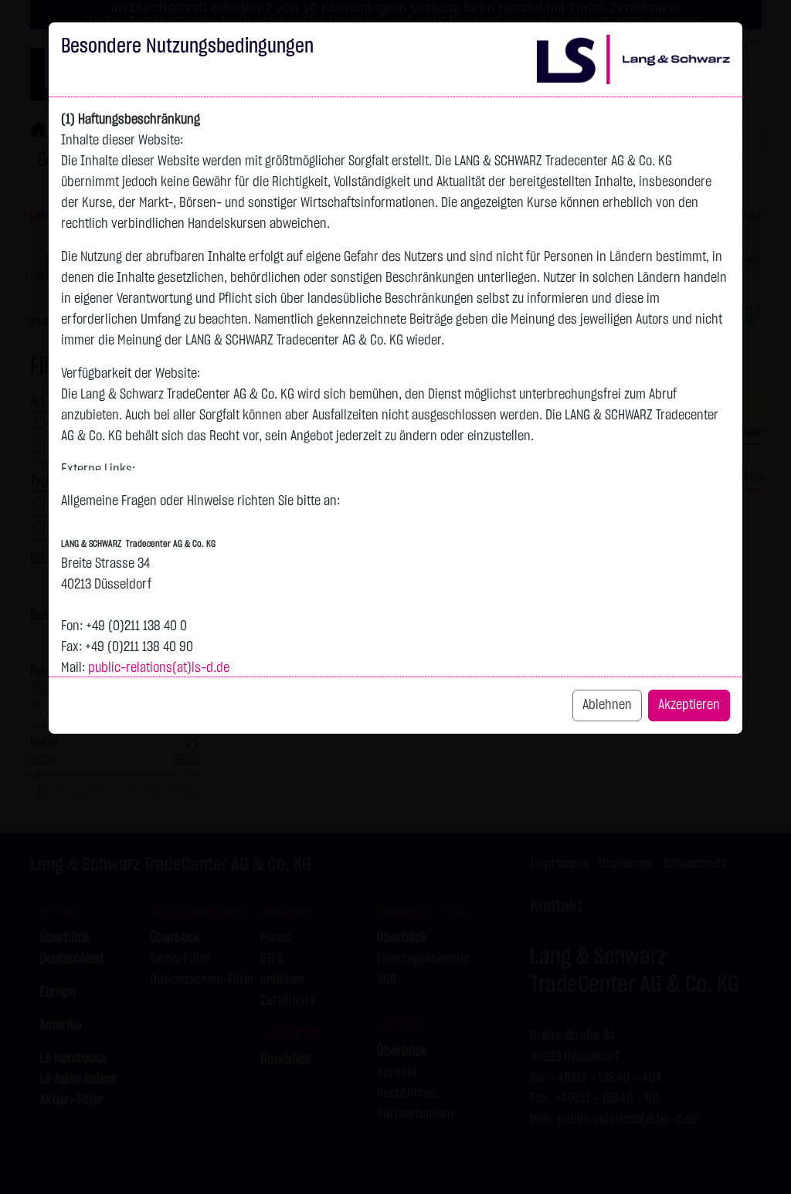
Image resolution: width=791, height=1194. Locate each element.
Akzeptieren (689, 705)
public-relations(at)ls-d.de (158, 668)
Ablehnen (607, 705)
